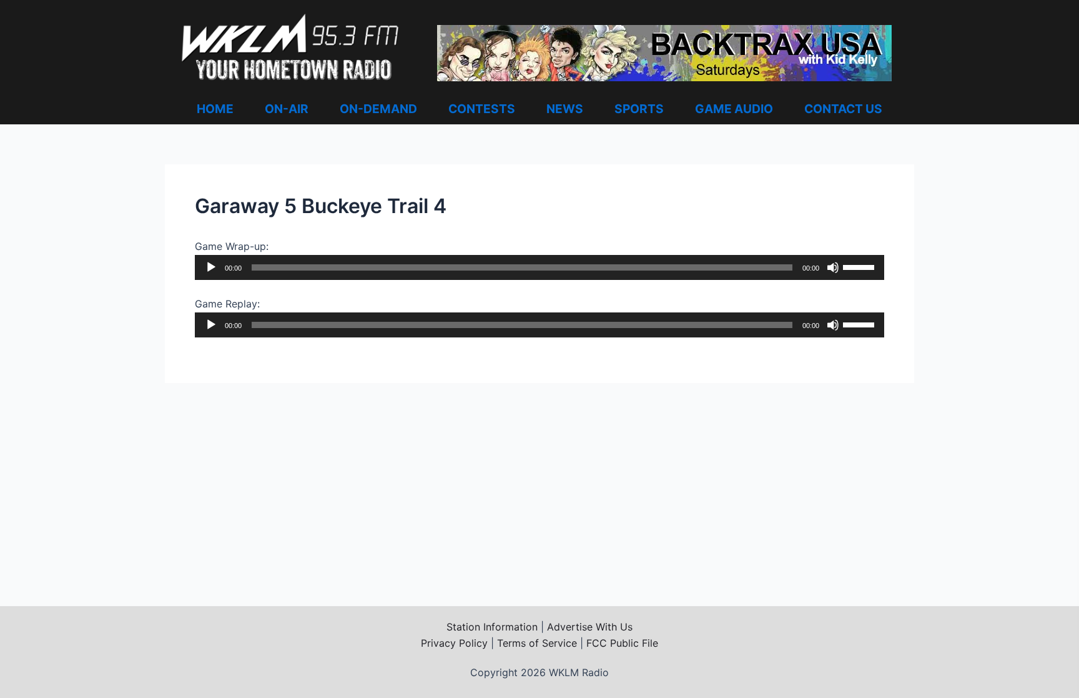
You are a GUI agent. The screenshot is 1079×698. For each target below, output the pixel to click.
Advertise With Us (590, 627)
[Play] (211, 267)
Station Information (492, 627)
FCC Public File (622, 643)
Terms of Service (537, 643)
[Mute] (833, 267)
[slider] (860, 266)
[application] (539, 267)
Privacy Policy (454, 643)
